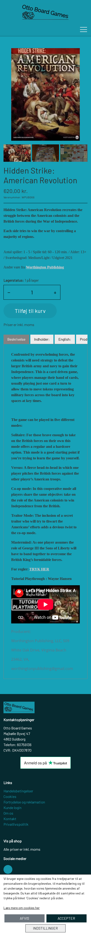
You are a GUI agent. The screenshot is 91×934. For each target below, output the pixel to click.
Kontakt (10, 818)
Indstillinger (45, 928)
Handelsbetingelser (18, 791)
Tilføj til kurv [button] (30, 310)
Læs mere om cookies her (22, 908)
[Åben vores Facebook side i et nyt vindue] (8, 869)
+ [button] (55, 292)
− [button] (8, 292)
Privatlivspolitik (16, 824)
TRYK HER (39, 569)
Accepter (66, 918)
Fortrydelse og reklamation (24, 802)
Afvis (24, 918)
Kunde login (12, 807)
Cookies (10, 796)
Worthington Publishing (45, 267)
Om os (8, 813)
